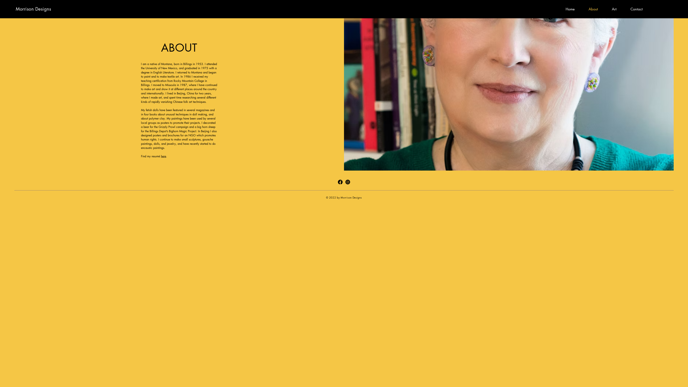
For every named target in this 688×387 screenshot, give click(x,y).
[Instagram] (670, 7)
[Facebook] (655, 7)
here (163, 156)
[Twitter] (662, 7)
